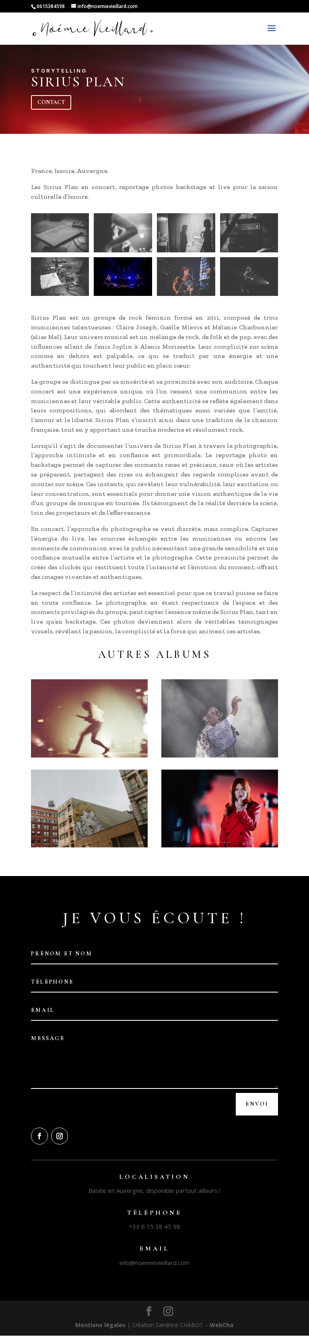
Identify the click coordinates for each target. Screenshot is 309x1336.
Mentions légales (100, 1325)
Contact (51, 102)
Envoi (256, 1104)
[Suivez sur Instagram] (59, 1136)
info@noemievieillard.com (154, 1263)
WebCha (221, 1325)
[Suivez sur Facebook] (39, 1136)
